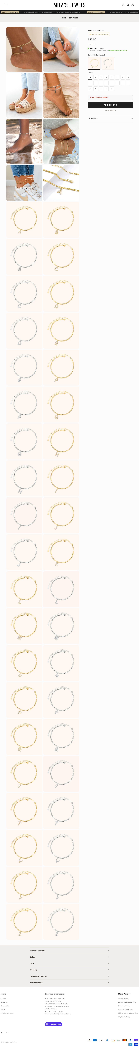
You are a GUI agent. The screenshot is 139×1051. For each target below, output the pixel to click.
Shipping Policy (124, 1006)
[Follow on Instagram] (7, 1032)
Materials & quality (37, 951)
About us (4, 1002)
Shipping (33, 970)
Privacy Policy (123, 999)
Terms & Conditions (125, 1009)
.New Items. (73, 18)
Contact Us (5, 1006)
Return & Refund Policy (127, 1002)
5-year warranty (36, 983)
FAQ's (3, 1009)
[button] (24, 49)
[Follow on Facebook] (2, 1032)
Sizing (32, 957)
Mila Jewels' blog (7, 1013)
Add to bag (110, 105)
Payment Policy (124, 1017)
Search (3, 999)
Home (63, 18)
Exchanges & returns (38, 976)
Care (32, 963)
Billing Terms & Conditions (128, 1013)
